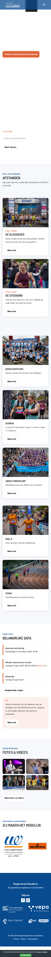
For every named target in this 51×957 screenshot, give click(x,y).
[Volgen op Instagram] (28, 900)
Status (23, 939)
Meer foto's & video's (14, 798)
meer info (41, 665)
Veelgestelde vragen (14, 690)
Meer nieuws (10, 147)
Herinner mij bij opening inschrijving (21, 54)
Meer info (11, 250)
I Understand (25, 955)
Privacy (16, 939)
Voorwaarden (32, 939)
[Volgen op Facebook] (23, 900)
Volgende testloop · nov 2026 (15, 21)
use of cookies (42, 952)
